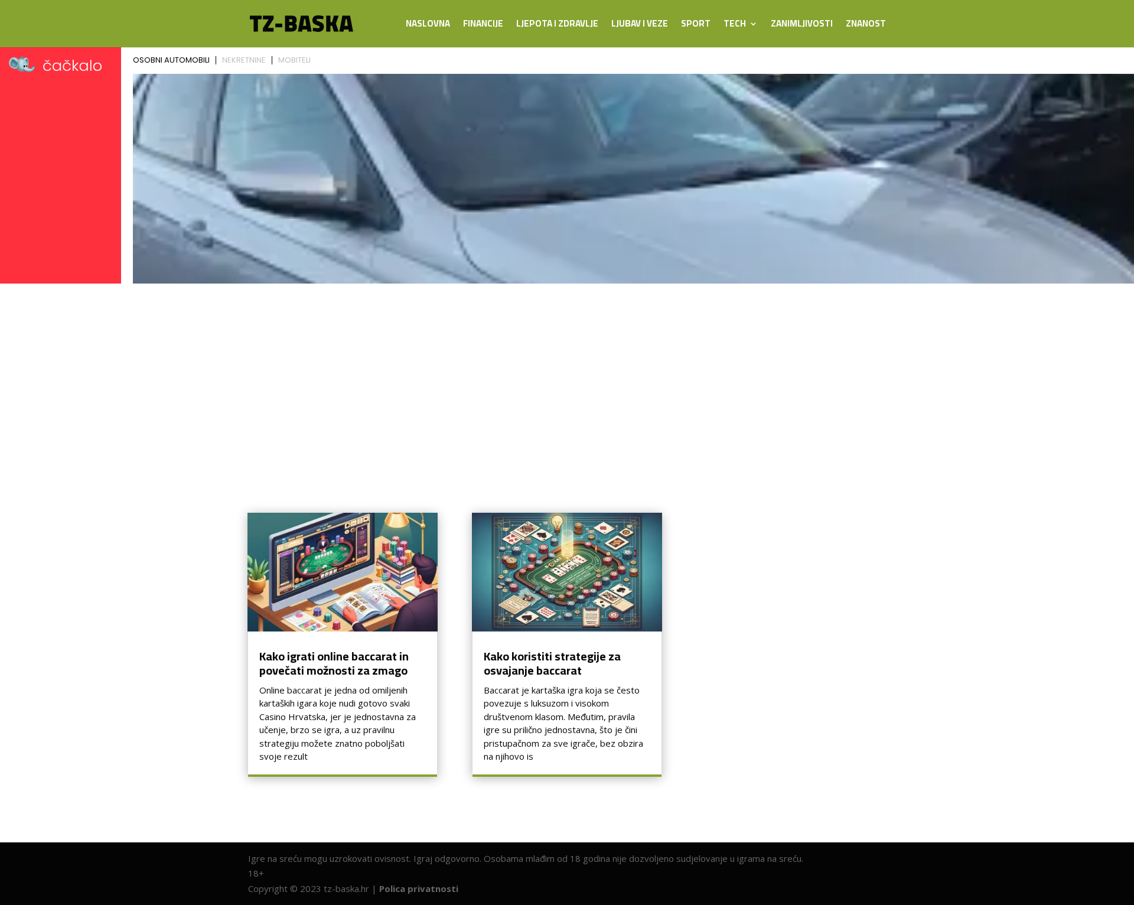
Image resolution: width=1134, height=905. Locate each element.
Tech (735, 25)
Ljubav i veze (639, 25)
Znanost (866, 25)
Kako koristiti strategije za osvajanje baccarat (552, 663)
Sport (696, 25)
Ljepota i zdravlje (557, 25)
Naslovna (428, 25)
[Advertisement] (567, 377)
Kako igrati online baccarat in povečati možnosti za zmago (334, 663)
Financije (483, 25)
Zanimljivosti (802, 25)
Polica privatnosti (418, 888)
